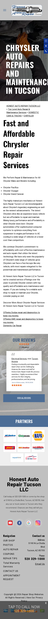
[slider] (24, 344)
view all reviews (24, 397)
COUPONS (8, 554)
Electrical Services (19, 359)
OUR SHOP (9, 540)
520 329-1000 (20, 496)
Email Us (40, 564)
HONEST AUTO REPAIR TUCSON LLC (23, 106)
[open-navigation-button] (4, 10)
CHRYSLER (29, 116)
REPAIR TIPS (10, 558)
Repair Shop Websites (33, 594)
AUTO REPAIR (10, 549)
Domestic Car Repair (12, 325)
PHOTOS (8, 545)
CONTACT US (10, 571)
